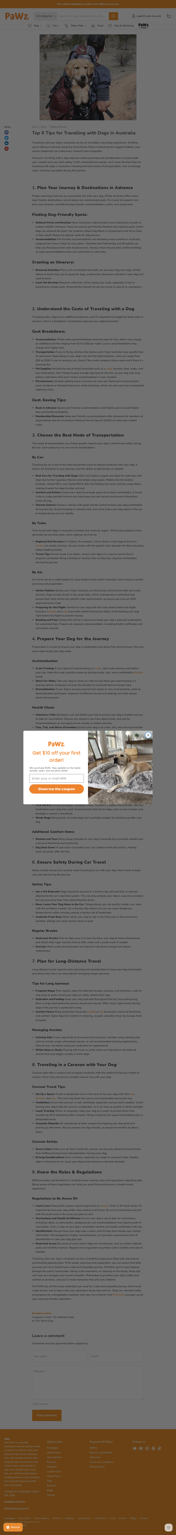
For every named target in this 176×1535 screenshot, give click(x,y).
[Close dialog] (148, 735)
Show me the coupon (56, 789)
